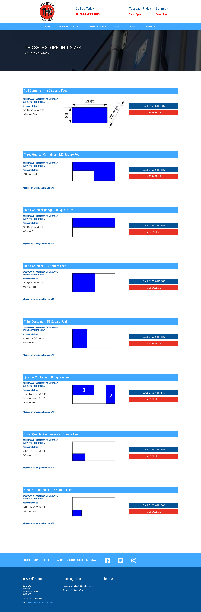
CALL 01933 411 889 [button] (154, 105)
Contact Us (151, 26)
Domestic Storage (68, 26)
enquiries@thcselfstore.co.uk (40, 602)
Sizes (118, 26)
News (133, 26)
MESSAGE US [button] (154, 112)
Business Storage (97, 26)
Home (47, 26)
